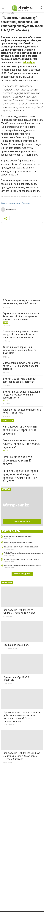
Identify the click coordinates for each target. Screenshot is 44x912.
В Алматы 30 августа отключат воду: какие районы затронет (19, 380)
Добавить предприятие (22, 574)
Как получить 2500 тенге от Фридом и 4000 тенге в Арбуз (19, 612)
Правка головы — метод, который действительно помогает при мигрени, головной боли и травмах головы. (21, 717)
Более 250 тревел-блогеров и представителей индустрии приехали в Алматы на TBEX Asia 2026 (21, 476)
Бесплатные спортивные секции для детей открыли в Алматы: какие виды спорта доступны (20, 334)
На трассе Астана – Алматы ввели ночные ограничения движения (20, 430)
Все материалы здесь (22, 521)
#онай (18, 203)
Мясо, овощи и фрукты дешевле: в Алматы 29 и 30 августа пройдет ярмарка (21, 365)
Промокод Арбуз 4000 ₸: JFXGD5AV (16, 679)
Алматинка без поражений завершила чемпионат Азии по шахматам (19, 350)
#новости (12, 203)
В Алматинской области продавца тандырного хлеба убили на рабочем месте (21, 394)
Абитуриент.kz (16, 505)
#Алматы (4, 203)
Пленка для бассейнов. (16, 644)
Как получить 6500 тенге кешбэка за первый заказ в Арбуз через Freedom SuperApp (21, 756)
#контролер (26, 203)
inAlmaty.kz (29, 62)
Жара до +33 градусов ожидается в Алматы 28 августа (22, 411)
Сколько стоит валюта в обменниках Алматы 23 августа (17, 460)
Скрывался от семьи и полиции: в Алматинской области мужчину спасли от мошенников (21, 316)
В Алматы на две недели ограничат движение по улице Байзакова (22, 302)
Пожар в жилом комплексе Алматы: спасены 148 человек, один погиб (22, 444)
